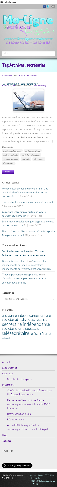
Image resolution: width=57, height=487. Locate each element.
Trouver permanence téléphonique (21, 274)
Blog (4, 434)
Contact (6, 440)
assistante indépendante (12, 151)
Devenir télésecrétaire (14, 260)
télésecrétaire (39, 159)
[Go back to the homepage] (28, 43)
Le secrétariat (9, 367)
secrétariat (26, 159)
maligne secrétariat (10, 155)
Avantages (7, 373)
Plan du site (35, 478)
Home (15, 75)
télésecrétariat (8, 163)
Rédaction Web (15, 419)
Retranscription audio (19, 413)
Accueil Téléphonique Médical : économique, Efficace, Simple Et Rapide (28, 427)
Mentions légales (36, 475)
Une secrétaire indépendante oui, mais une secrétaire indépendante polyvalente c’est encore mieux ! (25, 192)
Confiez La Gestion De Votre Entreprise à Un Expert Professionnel (29, 392)
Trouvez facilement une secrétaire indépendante (28, 202)
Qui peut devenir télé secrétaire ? (20, 83)
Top (36, 484)
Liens (52, 475)
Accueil (6, 361)
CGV (47, 475)
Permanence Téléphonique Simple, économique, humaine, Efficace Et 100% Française (28, 404)
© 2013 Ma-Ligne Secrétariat (43, 481)
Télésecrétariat (7, 147)
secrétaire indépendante (31, 155)
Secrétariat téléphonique (15, 251)
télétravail (6, 338)
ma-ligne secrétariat (32, 151)
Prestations (8, 384)
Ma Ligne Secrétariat (23, 85)
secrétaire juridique (10, 159)
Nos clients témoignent (19, 379)
